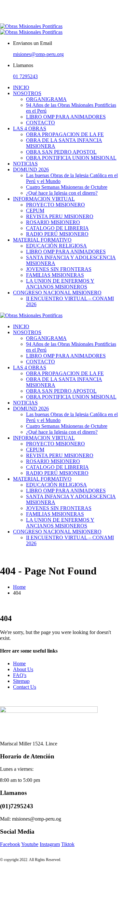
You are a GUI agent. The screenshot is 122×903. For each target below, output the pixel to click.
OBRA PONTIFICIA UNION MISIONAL (71, 158)
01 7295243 (25, 76)
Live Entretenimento (2, 884)
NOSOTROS (27, 93)
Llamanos (23, 65)
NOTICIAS (25, 163)
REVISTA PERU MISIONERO (59, 216)
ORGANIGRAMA (46, 99)
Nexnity (1, 884)
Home (19, 663)
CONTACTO (40, 122)
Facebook (10, 844)
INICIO (21, 87)
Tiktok (68, 844)
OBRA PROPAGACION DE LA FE (65, 134)
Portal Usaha (1, 890)
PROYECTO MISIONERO (55, 204)
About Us (23, 669)
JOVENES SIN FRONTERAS (58, 269)
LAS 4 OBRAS (29, 128)
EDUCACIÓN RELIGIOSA (56, 245)
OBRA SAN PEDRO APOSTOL (61, 152)
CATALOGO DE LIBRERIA (57, 228)
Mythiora (1, 23)
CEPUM (35, 210)
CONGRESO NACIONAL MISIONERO (57, 292)
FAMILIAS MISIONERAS (55, 275)
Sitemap (21, 681)
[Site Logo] (31, 29)
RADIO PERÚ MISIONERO (57, 234)
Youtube (29, 844)
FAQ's (19, 675)
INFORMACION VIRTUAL (44, 199)
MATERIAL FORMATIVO (42, 240)
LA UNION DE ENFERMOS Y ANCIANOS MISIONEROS (60, 283)
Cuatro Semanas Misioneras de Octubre (66, 187)
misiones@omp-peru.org (38, 54)
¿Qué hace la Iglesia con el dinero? (62, 193)
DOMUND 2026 (31, 169)
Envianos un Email (32, 43)
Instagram (50, 844)
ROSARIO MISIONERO (53, 222)
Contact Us (24, 687)
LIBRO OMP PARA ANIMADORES (66, 117)
